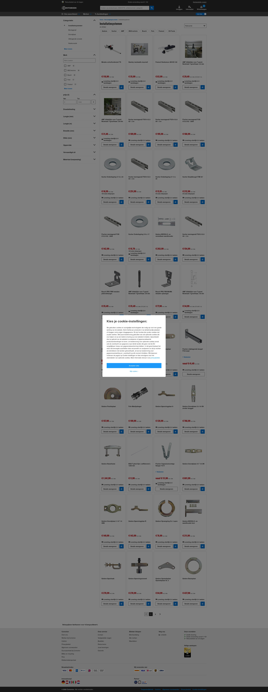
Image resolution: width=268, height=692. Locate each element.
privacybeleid (155, 358)
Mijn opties (134, 371)
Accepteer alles (134, 366)
